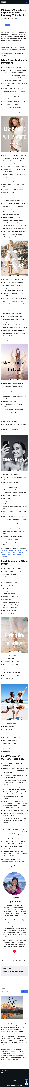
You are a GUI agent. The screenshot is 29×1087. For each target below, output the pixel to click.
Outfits (7, 25)
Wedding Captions (21, 554)
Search (3, 988)
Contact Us (14, 1080)
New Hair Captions (8, 556)
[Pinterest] (14, 951)
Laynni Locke (17, 18)
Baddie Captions (10, 554)
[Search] (23, 2)
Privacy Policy (5, 1070)
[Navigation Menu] (26, 2)
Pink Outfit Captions (7, 550)
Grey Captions (16, 552)
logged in (11, 971)
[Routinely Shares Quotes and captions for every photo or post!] (3, 2)
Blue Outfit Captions (18, 550)
